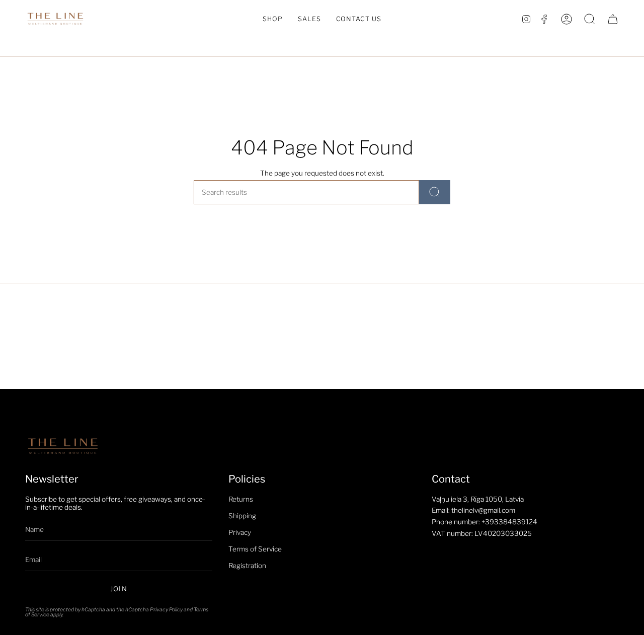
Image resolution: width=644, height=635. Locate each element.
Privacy (239, 532)
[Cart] (612, 19)
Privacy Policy (166, 609)
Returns (240, 499)
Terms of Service (255, 549)
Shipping (242, 516)
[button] (272, 19)
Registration (247, 566)
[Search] (434, 192)
